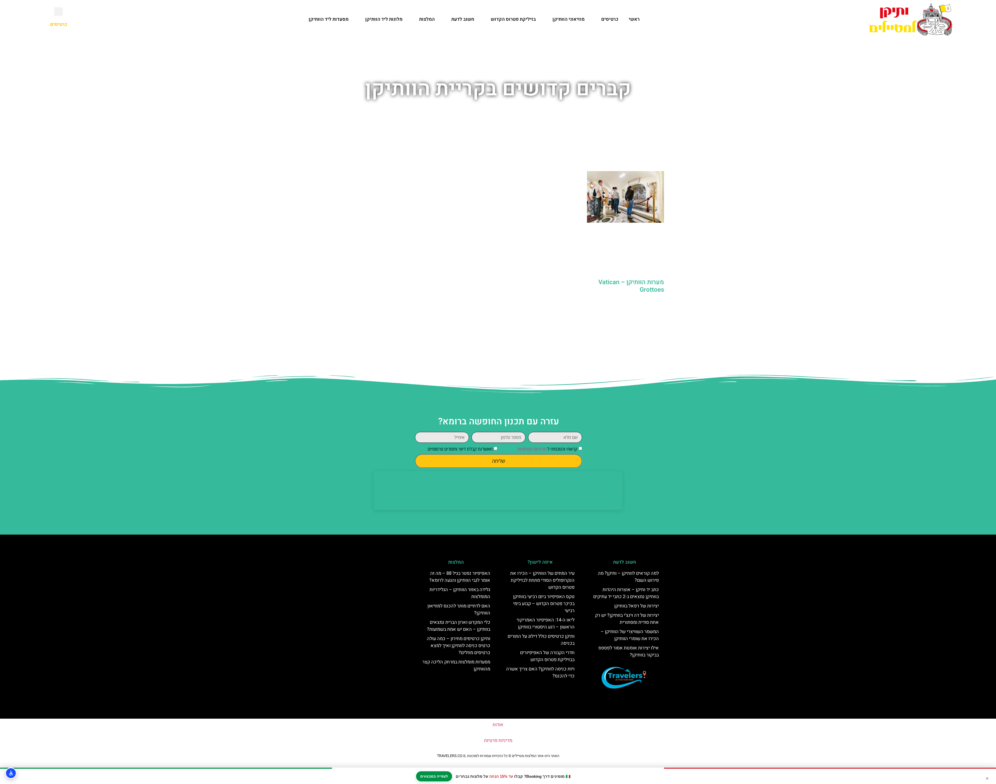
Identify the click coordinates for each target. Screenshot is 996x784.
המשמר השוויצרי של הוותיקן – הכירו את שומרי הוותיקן (630, 635)
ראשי (634, 19)
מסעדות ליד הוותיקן (329, 19)
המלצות (427, 19)
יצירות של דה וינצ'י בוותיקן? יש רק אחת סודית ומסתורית (627, 619)
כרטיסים (609, 19)
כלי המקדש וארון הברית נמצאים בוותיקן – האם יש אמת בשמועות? (458, 626)
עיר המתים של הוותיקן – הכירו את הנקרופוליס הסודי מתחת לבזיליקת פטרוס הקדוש (542, 580)
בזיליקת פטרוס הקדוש (513, 19)
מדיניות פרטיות (498, 740)
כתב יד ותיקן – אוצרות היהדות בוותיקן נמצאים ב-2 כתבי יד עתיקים (626, 593)
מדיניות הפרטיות (532, 449)
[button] (58, 11)
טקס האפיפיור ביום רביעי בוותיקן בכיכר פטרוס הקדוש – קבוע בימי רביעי (544, 603)
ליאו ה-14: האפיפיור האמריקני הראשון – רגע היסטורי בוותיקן (546, 624)
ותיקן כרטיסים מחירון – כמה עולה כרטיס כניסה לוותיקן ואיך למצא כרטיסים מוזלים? (458, 645)
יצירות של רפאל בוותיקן (636, 606)
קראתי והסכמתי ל (547, 449)
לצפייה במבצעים (434, 776)
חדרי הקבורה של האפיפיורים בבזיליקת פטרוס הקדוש (547, 656)
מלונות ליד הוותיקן (384, 19)
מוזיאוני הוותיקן (568, 19)
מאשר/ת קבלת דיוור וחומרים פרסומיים (460, 449)
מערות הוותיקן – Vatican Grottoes (631, 286)
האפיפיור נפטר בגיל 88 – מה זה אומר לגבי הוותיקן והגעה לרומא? (459, 577)
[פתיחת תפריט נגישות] (11, 773)
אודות (498, 724)
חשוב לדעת (462, 19)
